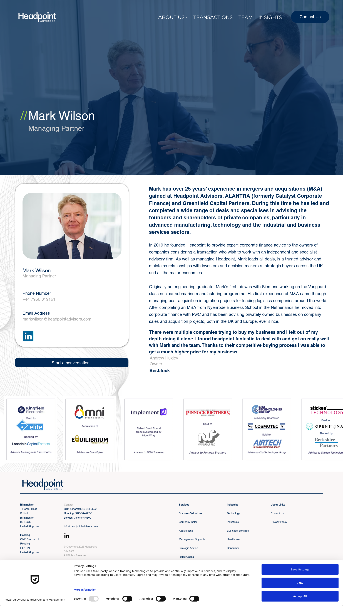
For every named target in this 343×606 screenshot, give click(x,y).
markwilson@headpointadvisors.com (57, 319)
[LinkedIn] (67, 536)
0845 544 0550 (83, 513)
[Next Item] (334, 429)
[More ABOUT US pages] (187, 17)
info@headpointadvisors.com (81, 526)
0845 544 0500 (87, 508)
